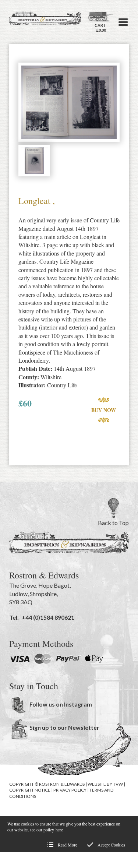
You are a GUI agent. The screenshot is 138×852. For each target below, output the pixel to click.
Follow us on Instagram (60, 704)
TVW (118, 784)
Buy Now (103, 410)
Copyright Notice (29, 790)
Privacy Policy (69, 790)
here (59, 829)
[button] (123, 22)
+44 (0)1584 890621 (48, 617)
